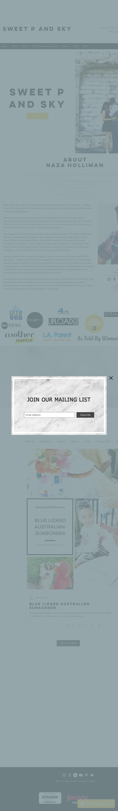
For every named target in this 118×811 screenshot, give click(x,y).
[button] (111, 378)
